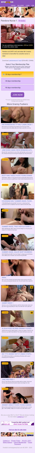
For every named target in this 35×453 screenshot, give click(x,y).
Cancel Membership (20, 442)
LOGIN (27, 5)
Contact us (6, 441)
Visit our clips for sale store (17, 430)
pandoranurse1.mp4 (15, 60)
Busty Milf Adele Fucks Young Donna (17, 176)
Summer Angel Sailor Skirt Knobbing (17, 252)
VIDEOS (13, 5)
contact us (20, 417)
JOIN (32, 5)
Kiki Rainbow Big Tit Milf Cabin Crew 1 (17, 125)
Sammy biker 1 (7, 303)
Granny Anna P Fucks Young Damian (16, 405)
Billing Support (7, 442)
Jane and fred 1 (8, 379)
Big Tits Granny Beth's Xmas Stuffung (17, 354)
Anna (4, 277)
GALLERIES (20, 5)
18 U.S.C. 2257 (26, 441)
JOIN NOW (17, 95)
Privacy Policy (15, 441)
